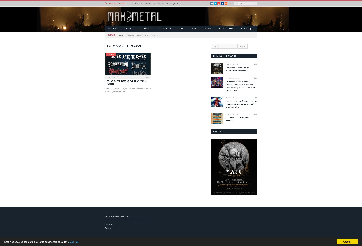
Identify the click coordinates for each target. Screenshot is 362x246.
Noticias (113, 28)
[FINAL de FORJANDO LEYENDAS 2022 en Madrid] (128, 65)
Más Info (74, 241)
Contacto (108, 224)
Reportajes (247, 28)
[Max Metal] (135, 16)
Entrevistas (145, 28)
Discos (128, 28)
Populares (231, 56)
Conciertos (165, 28)
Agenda (208, 28)
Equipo (108, 228)
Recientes (217, 56)
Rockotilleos (226, 28)
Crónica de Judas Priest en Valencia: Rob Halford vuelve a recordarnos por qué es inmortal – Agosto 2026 (164, 3)
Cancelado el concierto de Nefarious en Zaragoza (237, 69)
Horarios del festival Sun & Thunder (238, 119)
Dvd (180, 28)
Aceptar (347, 241)
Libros (193, 28)
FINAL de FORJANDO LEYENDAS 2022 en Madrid (127, 82)
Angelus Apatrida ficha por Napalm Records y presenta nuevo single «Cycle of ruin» (241, 104)
